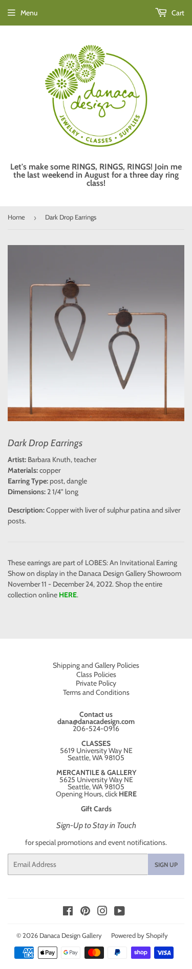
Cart (177, 12)
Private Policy (96, 683)
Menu (28, 12)
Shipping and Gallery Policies (96, 665)
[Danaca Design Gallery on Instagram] (102, 912)
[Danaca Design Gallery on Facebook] (67, 912)
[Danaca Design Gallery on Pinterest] (85, 912)
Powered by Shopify (139, 935)
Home (16, 217)
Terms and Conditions (96, 692)
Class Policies (96, 674)
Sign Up (166, 864)
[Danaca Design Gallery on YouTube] (119, 912)
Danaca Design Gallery (70, 935)
